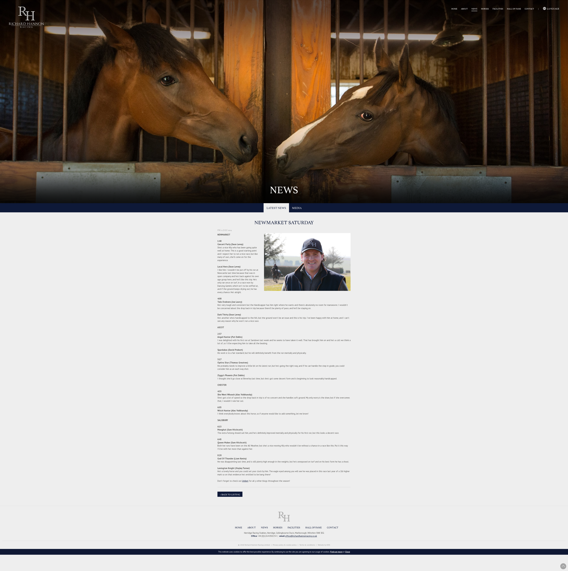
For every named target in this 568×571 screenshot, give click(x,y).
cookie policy (291, 545)
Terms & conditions (307, 545)
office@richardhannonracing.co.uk (301, 536)
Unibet (245, 480)
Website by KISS (324, 545)
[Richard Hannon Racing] (284, 516)
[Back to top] (563, 566)
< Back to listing (230, 494)
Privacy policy (278, 545)
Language (553, 8)
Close (347, 552)
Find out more (336, 552)
